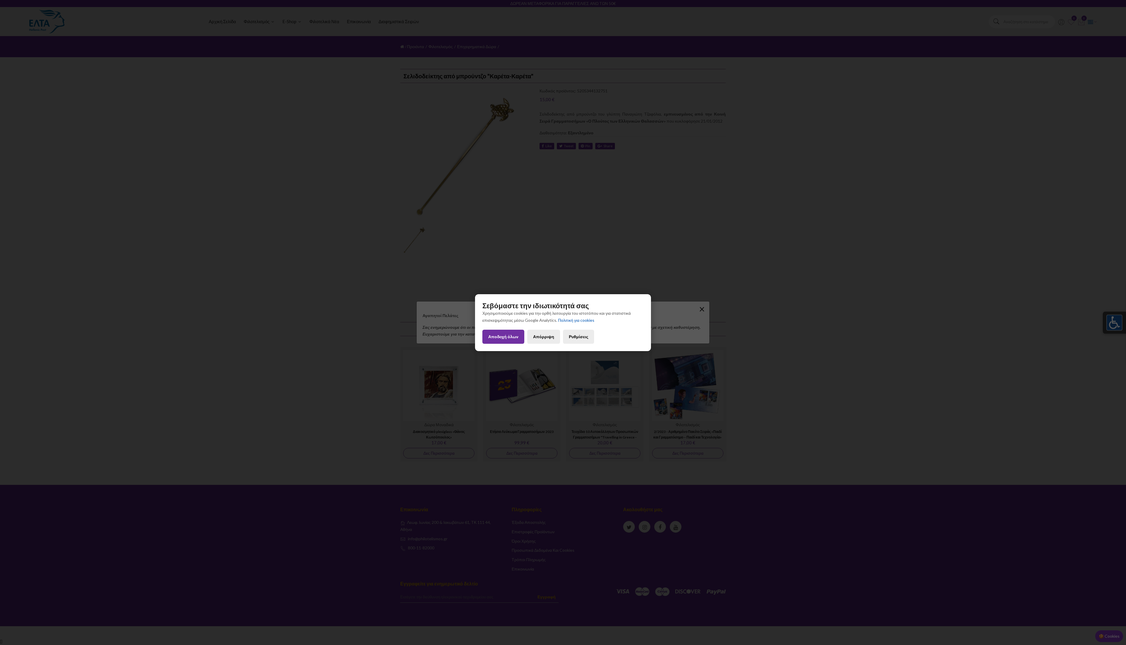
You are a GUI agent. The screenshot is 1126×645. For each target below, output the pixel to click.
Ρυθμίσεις (578, 336)
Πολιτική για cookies (576, 320)
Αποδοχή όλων (503, 336)
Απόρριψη (543, 336)
